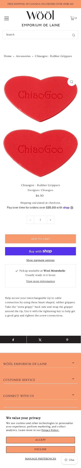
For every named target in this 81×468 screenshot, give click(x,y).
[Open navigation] (6, 18)
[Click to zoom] (71, 82)
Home (7, 56)
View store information (40, 281)
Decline (40, 449)
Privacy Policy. (50, 430)
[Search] (73, 34)
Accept (40, 439)
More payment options (40, 260)
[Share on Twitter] (40, 339)
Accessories (23, 56)
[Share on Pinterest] (67, 339)
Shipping (25, 202)
